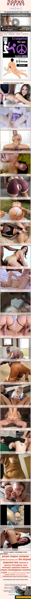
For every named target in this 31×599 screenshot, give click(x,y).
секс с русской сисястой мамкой (16, 572)
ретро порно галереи (15, 556)
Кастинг (18, 34)
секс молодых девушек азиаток (15, 566)
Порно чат (18, 8)
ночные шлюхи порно (21, 574)
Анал (5, 34)
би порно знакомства (17, 561)
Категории (12, 8)
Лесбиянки (11, 34)
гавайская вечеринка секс (9, 560)
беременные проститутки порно (15, 576)
